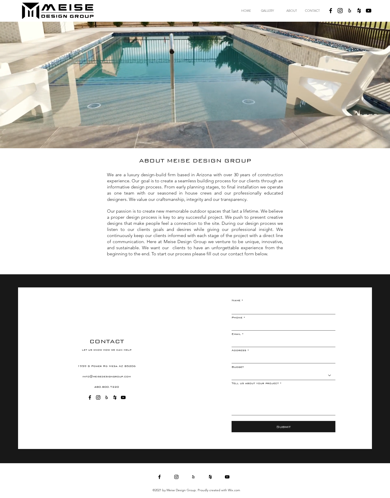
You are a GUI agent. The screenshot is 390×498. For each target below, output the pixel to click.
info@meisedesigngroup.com (106, 376)
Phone (237, 317)
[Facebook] (330, 10)
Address (239, 350)
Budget (238, 367)
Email (236, 334)
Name (236, 300)
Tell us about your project (255, 383)
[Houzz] (359, 10)
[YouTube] (368, 10)
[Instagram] (340, 10)
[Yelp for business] (349, 10)
